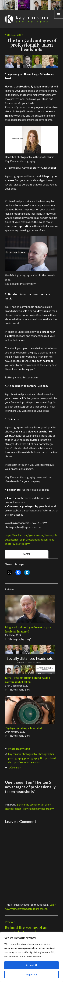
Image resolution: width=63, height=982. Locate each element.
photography (15, 758)
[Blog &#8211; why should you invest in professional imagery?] (30, 609)
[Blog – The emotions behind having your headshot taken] (30, 659)
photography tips (34, 758)
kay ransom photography (22, 753)
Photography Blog (19, 748)
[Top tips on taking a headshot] (30, 710)
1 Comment (14, 767)
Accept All (31, 965)
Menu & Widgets (58, 18)
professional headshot (28, 762)
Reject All (31, 974)
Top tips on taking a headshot (23, 728)
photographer (46, 753)
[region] (31, 957)
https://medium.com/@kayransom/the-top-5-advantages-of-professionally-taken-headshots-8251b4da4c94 (31, 539)
